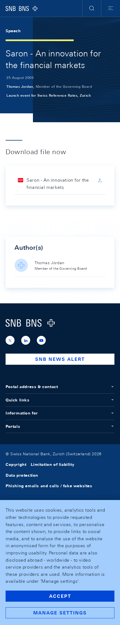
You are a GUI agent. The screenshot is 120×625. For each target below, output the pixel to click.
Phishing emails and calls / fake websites (49, 485)
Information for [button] (22, 413)
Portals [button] (13, 426)
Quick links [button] (18, 400)
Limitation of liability (52, 464)
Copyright (16, 464)
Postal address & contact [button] (32, 386)
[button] (91, 8)
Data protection (22, 475)
